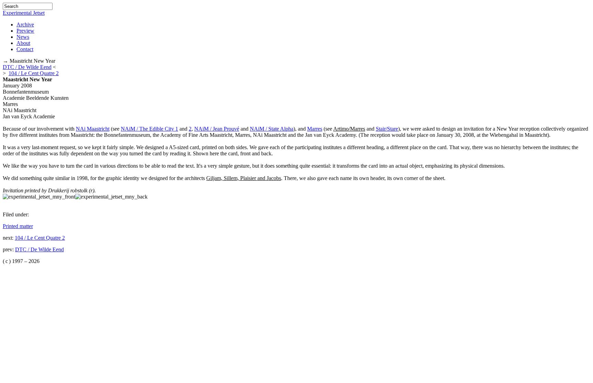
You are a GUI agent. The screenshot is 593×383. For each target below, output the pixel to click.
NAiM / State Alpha (271, 129)
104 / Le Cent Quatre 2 (34, 73)
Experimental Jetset (24, 13)
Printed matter (18, 226)
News (22, 37)
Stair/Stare (387, 129)
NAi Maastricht (92, 129)
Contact (24, 49)
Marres (314, 129)
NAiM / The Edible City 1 (149, 129)
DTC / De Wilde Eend (27, 67)
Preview (25, 31)
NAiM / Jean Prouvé (216, 129)
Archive (25, 24)
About (23, 43)
